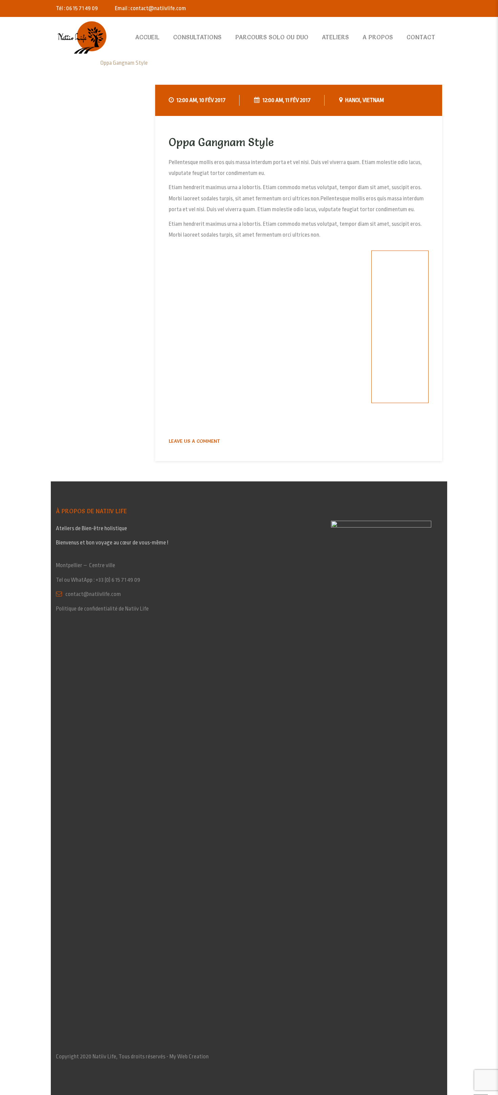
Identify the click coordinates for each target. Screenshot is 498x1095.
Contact (421, 37)
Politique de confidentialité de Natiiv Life (102, 608)
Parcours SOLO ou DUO (271, 37)
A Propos (377, 37)
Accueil (147, 37)
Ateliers (335, 37)
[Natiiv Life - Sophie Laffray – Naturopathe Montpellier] (82, 37)
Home (68, 63)
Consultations (197, 37)
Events (87, 63)
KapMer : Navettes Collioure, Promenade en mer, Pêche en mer (324, 1055)
